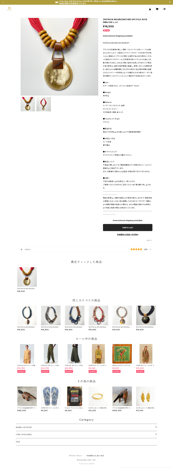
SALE (18, 442)
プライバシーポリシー (76, 456)
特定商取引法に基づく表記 (95, 456)
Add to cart (127, 227)
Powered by (84, 464)
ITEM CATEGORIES (24, 435)
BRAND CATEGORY (24, 427)
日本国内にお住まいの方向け (127, 235)
